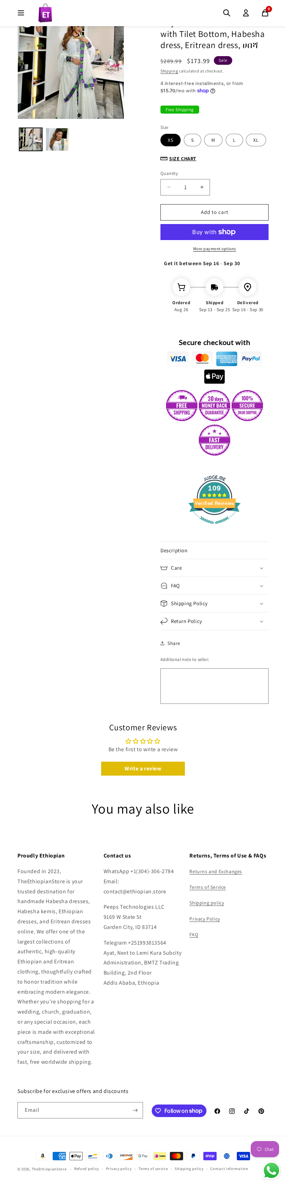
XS (170, 140)
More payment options (214, 248)
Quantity (169, 173)
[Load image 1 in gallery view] (30, 139)
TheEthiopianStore (49, 1169)
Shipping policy (206, 903)
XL (256, 140)
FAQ (193, 934)
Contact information (229, 1168)
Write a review (143, 768)
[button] (214, 550)
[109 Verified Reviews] (214, 527)
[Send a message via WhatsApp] (272, 1171)
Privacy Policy (204, 919)
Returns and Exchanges (215, 871)
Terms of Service (207, 887)
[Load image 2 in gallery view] (57, 139)
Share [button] (173, 643)
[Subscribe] (135, 1110)
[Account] (246, 13)
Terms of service (153, 1168)
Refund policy (86, 1168)
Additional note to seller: (184, 659)
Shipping (169, 71)
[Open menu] (21, 13)
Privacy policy (119, 1168)
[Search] (227, 13)
